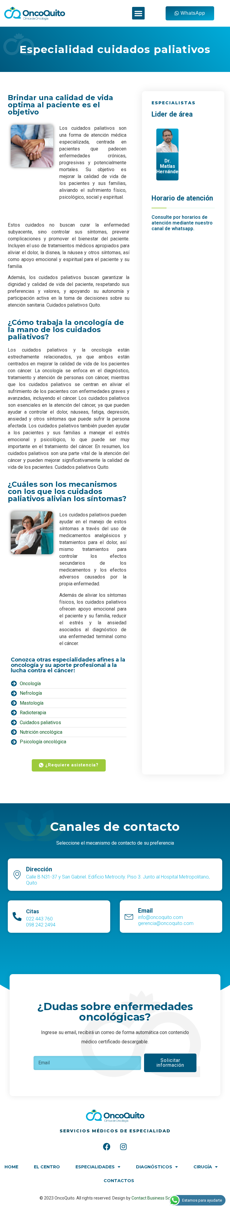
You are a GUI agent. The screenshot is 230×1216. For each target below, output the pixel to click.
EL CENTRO (47, 1167)
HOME (11, 1167)
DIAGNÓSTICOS (154, 1167)
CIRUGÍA (202, 1167)
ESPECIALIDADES (95, 1167)
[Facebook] (106, 1146)
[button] (138, 13)
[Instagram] (123, 1146)
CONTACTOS (119, 1180)
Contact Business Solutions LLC (161, 1198)
